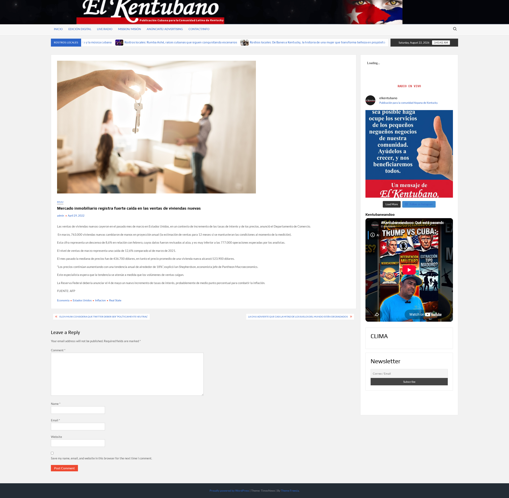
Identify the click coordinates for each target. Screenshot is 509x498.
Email (55, 420)
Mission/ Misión (129, 29)
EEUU (60, 201)
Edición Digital (79, 29)
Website (56, 436)
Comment (58, 350)
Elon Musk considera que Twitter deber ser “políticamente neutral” (103, 316)
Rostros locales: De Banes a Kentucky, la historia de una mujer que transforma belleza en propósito (275, 42)
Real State (115, 300)
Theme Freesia (290, 490)
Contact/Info (198, 29)
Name (55, 403)
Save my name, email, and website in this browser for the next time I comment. (101, 458)
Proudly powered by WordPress (229, 490)
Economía (63, 300)
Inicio (58, 29)
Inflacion (100, 300)
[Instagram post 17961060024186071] (409, 154)
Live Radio (104, 29)
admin (60, 215)
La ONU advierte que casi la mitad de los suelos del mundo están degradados (298, 316)
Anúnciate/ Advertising (165, 29)
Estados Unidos (82, 300)
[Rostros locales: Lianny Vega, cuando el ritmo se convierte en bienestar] (351, 42)
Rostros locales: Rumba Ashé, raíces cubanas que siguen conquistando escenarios (138, 42)
